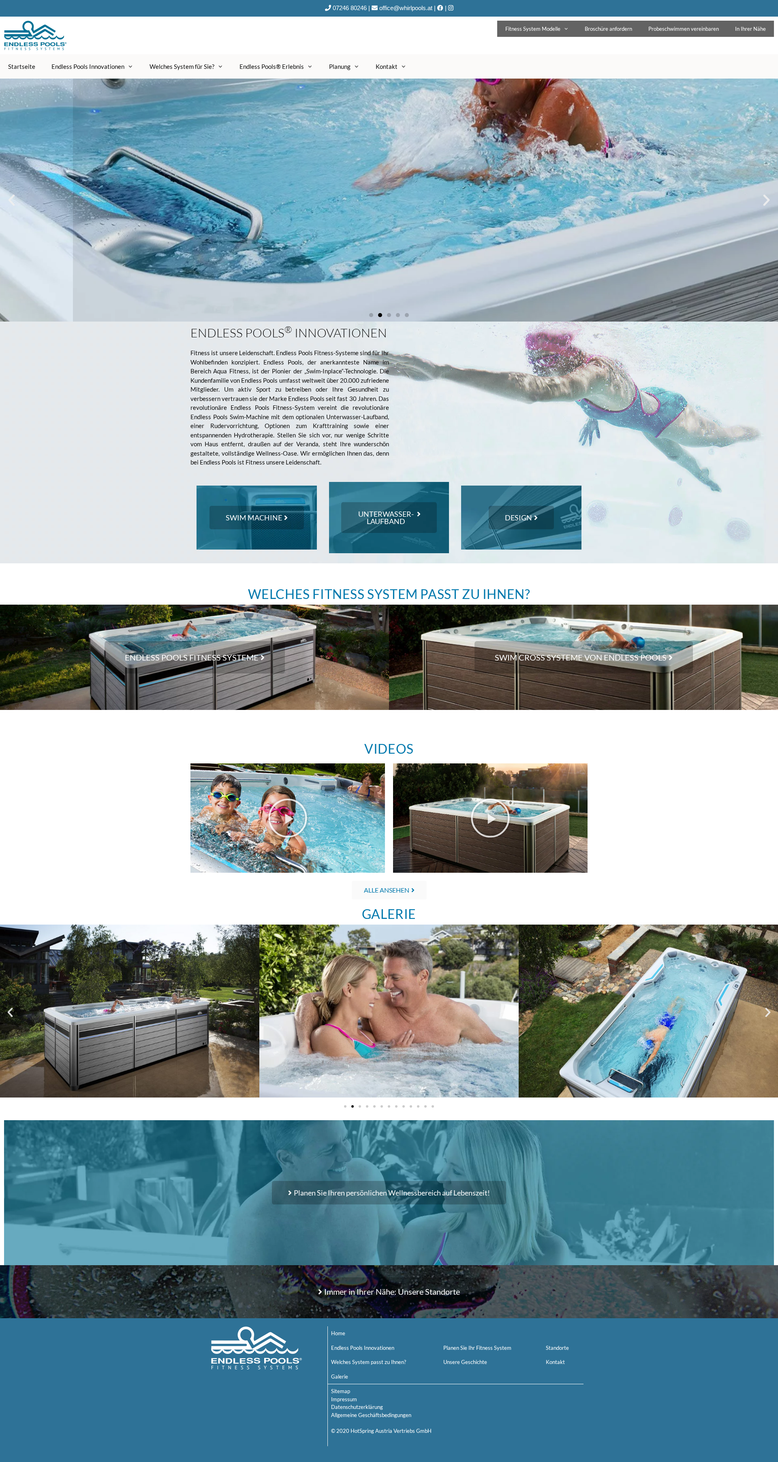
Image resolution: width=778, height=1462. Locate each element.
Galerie (339, 1376)
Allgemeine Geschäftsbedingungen (371, 1415)
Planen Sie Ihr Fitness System (477, 1348)
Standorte (557, 1348)
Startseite (21, 66)
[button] (371, 315)
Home (338, 1333)
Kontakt (387, 66)
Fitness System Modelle (532, 29)
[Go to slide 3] (360, 1106)
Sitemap (340, 1391)
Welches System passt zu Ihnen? (368, 1362)
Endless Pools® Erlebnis (271, 66)
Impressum (344, 1399)
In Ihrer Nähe (750, 29)
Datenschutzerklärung (357, 1407)
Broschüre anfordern (608, 29)
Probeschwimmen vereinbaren (683, 29)
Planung (340, 66)
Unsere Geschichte (465, 1362)
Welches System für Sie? (182, 66)
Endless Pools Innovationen (87, 66)
